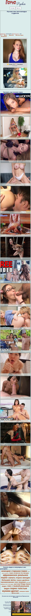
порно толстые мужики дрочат (14, 589)
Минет (5, 35)
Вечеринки (4, 36)
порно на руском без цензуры (19, 573)
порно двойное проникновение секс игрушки (15, 581)
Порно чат (18, 8)
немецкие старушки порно (14, 571)
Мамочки (11, 35)
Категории (12, 8)
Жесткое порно (19, 35)
